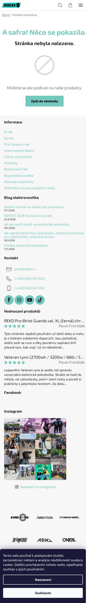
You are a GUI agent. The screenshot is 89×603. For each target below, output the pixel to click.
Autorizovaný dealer (19, 150)
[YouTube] (29, 300)
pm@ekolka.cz (25, 269)
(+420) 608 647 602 (29, 278)
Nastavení (43, 580)
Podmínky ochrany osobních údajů (29, 188)
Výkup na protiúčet (18, 157)
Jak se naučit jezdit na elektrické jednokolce (37, 224)
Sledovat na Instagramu (38, 487)
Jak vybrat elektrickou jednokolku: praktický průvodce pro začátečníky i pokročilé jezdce (44, 234)
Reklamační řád (16, 169)
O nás (8, 132)
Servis (8, 138)
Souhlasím (43, 593)
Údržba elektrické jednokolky (26, 245)
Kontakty (10, 163)
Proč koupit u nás (17, 144)
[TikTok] (40, 300)
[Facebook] (9, 300)
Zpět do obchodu (44, 101)
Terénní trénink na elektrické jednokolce (34, 207)
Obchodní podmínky (19, 182)
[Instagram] (19, 300)
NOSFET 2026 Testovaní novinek (28, 215)
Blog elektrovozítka (18, 175)
